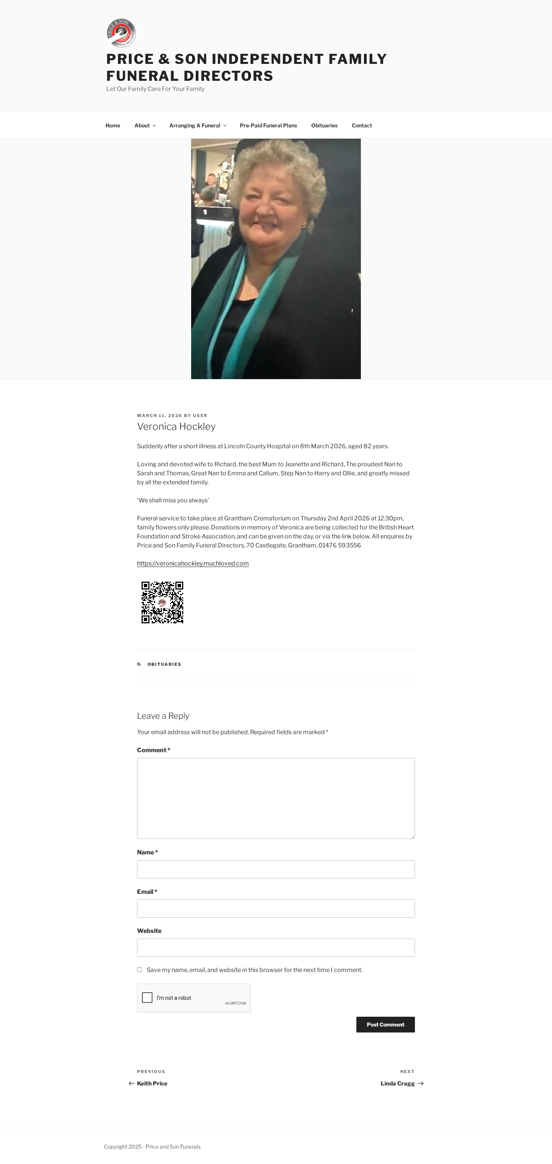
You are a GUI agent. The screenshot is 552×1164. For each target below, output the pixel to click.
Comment (153, 750)
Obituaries (324, 125)
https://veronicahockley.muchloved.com (193, 563)
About (142, 125)
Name (147, 852)
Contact (362, 125)
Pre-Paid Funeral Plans (268, 125)
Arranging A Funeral (194, 125)
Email (147, 891)
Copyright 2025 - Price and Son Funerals (152, 1146)
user (200, 415)
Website (149, 930)
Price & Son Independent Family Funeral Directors (247, 67)
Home (113, 125)
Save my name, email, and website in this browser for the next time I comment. (254, 970)
